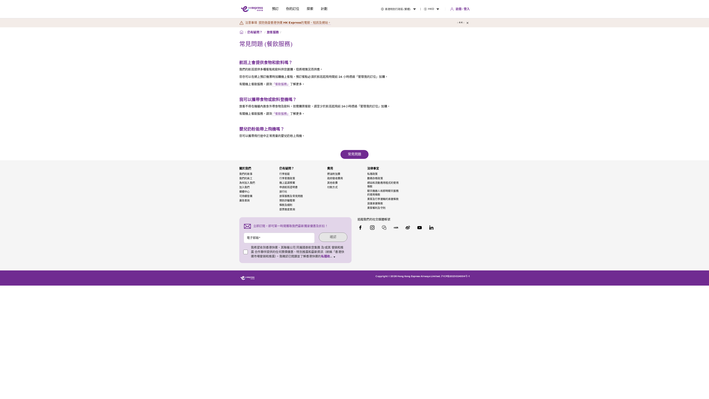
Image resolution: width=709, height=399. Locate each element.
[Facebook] (360, 228)
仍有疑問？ (255, 32)
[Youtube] (419, 228)
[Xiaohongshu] (396, 228)
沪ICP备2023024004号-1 (455, 276)
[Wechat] (384, 228)
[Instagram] (372, 228)
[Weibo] (408, 228)
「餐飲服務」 (281, 84)
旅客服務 (273, 32)
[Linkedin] (431, 228)
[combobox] (401, 9)
